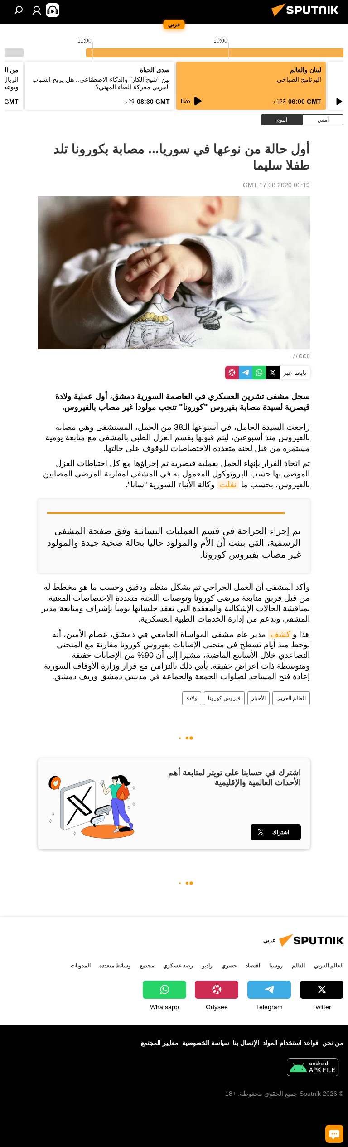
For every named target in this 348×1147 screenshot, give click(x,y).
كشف (280, 634)
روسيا (276, 965)
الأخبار (258, 698)
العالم (298, 965)
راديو (207, 965)
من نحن (332, 1042)
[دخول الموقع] (37, 10)
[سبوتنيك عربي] (308, 17)
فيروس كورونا (224, 698)
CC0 (304, 356)
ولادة (191, 698)
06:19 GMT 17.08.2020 (276, 185)
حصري (229, 965)
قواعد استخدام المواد (291, 1042)
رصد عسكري (178, 965)
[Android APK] (312, 1068)
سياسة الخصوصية (205, 1042)
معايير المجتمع (160, 1042)
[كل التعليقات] (334, 1134)
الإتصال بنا (246, 1042)
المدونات (81, 965)
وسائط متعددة (115, 965)
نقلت (228, 484)
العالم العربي (291, 698)
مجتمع (147, 965)
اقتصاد (253, 965)
